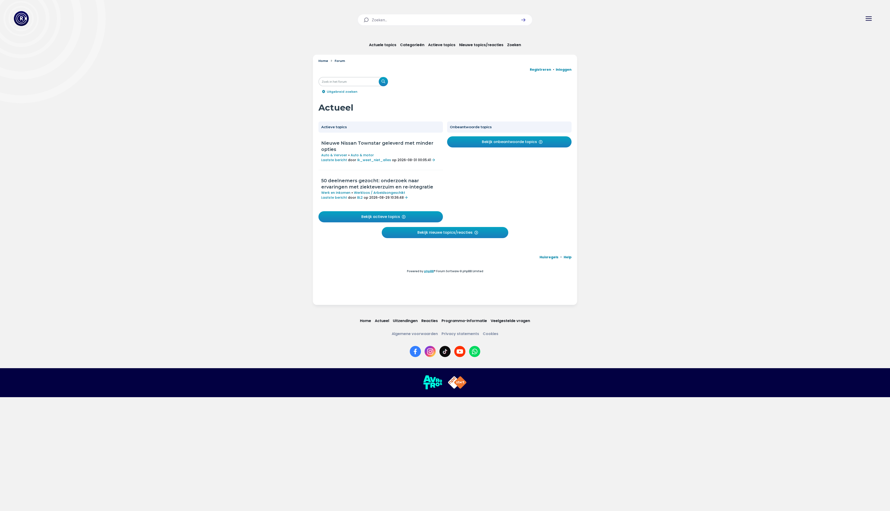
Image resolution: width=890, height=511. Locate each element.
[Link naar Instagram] (430, 351)
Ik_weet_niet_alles (374, 160)
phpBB (429, 271)
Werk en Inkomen (335, 192)
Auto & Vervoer (334, 155)
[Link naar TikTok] (445, 351)
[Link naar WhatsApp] (474, 351)
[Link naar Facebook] (415, 351)
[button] (523, 20)
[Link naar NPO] (457, 382)
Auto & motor (362, 155)
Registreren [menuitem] (540, 69)
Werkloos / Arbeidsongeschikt (379, 192)
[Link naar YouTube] (459, 351)
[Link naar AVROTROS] (432, 382)
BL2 (360, 197)
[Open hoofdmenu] (868, 18)
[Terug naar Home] (21, 18)
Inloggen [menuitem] (564, 69)
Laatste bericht (334, 160)
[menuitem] (549, 257)
